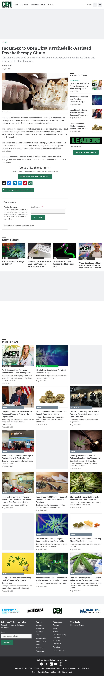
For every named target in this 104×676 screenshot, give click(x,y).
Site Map (85, 668)
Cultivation (75, 493)
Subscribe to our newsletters (35, 177)
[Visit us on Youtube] (55, 664)
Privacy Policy (39, 668)
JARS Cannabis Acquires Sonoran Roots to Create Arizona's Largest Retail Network (84, 414)
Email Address (37, 207)
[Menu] (100, 5)
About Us (28, 668)
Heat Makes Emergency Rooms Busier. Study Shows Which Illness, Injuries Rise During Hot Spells (17, 499)
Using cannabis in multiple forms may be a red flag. (85, 545)
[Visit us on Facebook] (41, 664)
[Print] (4, 183)
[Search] (95, 5)
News (4, 42)
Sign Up (7, 642)
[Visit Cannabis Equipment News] (57, 611)
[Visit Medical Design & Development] (10, 611)
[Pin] (25, 183)
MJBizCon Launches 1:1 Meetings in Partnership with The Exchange (17, 456)
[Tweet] (20, 183)
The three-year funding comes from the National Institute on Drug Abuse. (50, 506)
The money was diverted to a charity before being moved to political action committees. (18, 422)
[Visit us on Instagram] (60, 664)
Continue (38, 217)
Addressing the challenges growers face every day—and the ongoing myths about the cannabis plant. (17, 378)
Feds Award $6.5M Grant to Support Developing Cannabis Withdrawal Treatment (51, 499)
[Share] (9, 183)
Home (5, 258)
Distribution (42, 366)
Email (3, 632)
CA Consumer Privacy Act (71, 668)
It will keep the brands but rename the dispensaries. (84, 421)
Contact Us (19, 668)
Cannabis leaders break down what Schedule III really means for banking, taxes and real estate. (84, 463)
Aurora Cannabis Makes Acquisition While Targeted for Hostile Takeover (52, 579)
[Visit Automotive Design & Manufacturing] (90, 611)
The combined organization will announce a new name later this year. (51, 377)
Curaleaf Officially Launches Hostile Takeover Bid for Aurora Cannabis (85, 579)
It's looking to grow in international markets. (52, 583)
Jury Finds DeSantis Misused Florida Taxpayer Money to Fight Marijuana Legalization (78, 113)
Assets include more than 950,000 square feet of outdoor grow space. (85, 504)
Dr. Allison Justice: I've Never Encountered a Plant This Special (79, 86)
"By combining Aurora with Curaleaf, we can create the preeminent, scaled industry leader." (85, 585)
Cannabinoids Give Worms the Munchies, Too (63, 264)
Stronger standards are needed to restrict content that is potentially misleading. (17, 587)
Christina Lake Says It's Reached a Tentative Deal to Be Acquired (84, 498)
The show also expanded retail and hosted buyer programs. (17, 462)
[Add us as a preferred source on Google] (30, 183)
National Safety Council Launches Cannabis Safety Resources (39, 264)
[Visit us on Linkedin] (51, 664)
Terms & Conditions (53, 668)
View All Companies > (86, 152)
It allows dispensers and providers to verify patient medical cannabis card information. (50, 419)
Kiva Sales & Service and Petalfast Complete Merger (79, 99)
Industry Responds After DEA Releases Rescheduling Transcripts (85, 456)
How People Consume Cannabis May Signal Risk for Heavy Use (85, 540)
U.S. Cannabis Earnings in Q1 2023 (13, 262)
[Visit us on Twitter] (46, 664)
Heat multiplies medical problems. (14, 505)
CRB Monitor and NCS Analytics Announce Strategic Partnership (50, 540)
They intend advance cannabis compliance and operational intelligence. (51, 545)
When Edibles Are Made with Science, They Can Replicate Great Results (90, 265)
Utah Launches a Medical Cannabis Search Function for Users (78, 126)
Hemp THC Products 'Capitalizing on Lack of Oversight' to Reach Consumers (18, 580)
